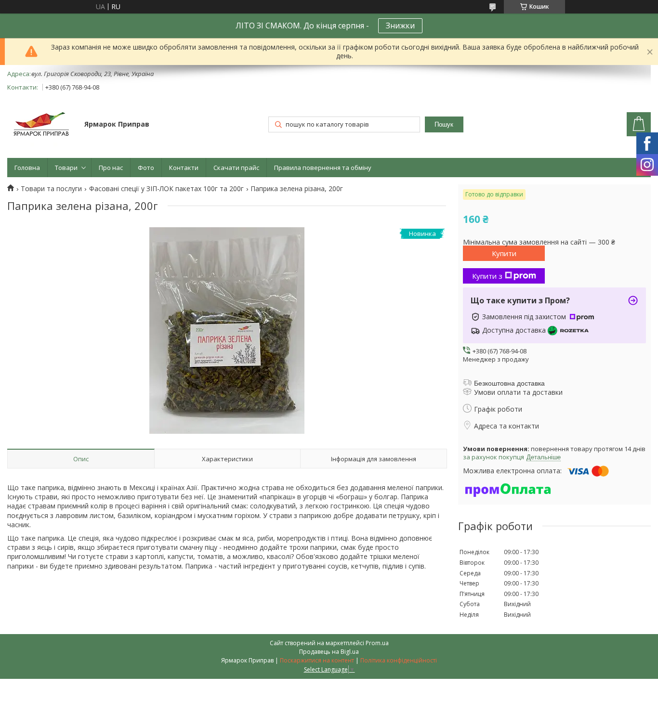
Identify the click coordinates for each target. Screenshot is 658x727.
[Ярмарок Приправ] (41, 125)
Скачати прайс (236, 167)
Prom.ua (377, 643)
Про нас (111, 167)
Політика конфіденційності (398, 660)
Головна (27, 167)
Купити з (487, 276)
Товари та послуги (51, 188)
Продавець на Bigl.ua (329, 652)
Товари (66, 167)
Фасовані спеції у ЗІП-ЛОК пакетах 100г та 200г (166, 188)
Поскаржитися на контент (317, 660)
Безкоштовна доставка (509, 383)
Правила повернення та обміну (322, 167)
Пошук (443, 124)
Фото (146, 167)
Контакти (183, 167)
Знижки (400, 25)
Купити (504, 253)
